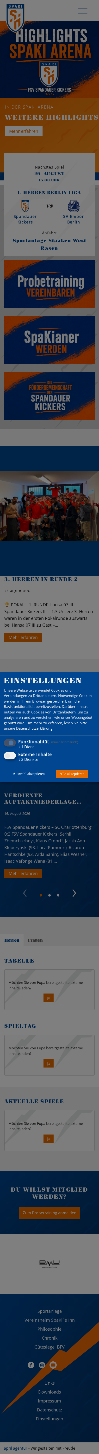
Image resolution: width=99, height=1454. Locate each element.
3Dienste (28, 759)
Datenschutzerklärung (34, 728)
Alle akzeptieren (72, 774)
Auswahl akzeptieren (29, 774)
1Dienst (27, 746)
